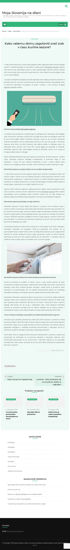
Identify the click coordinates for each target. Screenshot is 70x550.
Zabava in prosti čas (15, 471)
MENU (61, 24)
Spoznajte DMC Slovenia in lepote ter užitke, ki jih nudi (26, 485)
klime (43, 147)
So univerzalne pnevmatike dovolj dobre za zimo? (12, 415)
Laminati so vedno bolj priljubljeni (19, 499)
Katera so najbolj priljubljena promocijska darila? (25, 494)
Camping (11, 442)
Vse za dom (34, 39)
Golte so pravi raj (14, 489)
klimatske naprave (52, 67)
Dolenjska (11, 447)
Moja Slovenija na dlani (21, 13)
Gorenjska (11, 452)
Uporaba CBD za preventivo (33, 413)
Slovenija (11, 461)
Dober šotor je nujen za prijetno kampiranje (54, 414)
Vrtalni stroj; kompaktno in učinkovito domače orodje (26, 504)
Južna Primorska (13, 457)
